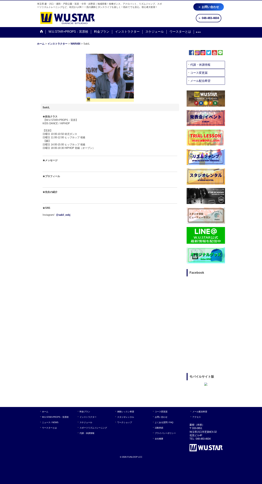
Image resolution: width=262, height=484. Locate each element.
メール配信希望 (200, 80)
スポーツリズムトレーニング (93, 428)
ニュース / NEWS (50, 422)
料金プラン (85, 411)
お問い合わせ (161, 417)
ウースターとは (49, 428)
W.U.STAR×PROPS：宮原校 (55, 417)
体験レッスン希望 (125, 411)
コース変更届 (199, 72)
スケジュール (86, 422)
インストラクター (88, 417)
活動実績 (159, 428)
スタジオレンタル (125, 417)
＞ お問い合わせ (208, 6)
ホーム (45, 411)
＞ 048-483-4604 (208, 18)
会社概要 (159, 439)
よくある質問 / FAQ (164, 422)
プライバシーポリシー (165, 433)
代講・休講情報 (200, 64)
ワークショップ (124, 422)
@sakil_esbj (63, 214)
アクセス (196, 417)
